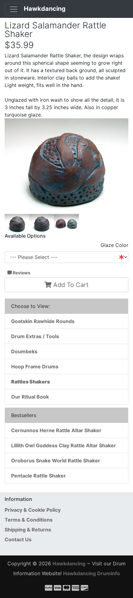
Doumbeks (24, 351)
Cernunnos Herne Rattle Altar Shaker (56, 430)
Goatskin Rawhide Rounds (43, 321)
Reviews (21, 272)
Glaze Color (114, 245)
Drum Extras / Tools (35, 336)
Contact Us (18, 539)
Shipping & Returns (28, 529)
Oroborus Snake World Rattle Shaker (55, 460)
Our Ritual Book (30, 397)
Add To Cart (69, 285)
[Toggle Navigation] (13, 9)
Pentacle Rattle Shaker (38, 476)
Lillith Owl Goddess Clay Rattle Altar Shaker (63, 445)
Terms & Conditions (29, 520)
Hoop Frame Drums (34, 366)
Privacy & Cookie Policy (33, 510)
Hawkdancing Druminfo (91, 573)
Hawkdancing (45, 8)
